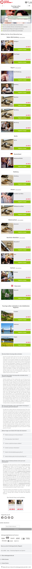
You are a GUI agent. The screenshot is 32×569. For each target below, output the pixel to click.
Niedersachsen (15, 220)
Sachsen (15, 268)
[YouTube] (12, 517)
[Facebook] (2, 517)
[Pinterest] (9, 517)
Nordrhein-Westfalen (16, 237)
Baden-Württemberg (16, 37)
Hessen (16, 189)
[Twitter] (5, 517)
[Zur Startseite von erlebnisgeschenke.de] (6, 2)
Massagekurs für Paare (11, 475)
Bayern (16, 67)
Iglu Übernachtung (12, 479)
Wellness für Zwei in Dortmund (24, 471)
